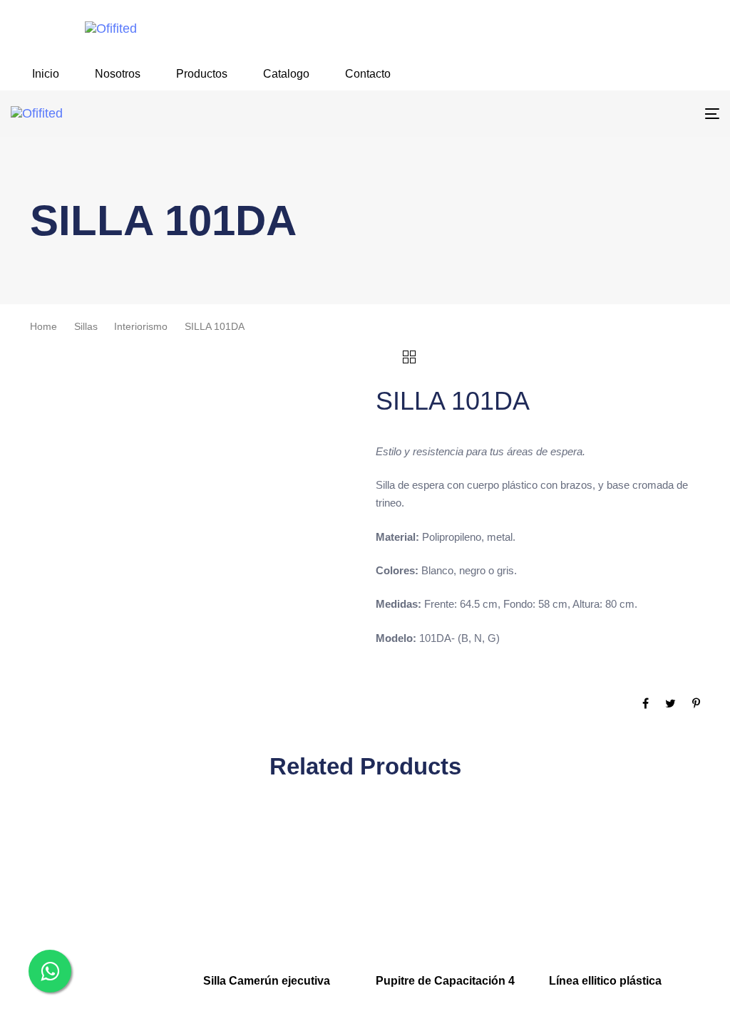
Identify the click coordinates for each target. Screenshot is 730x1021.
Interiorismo (141, 326)
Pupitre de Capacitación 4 (445, 981)
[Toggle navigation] (601, 113)
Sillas (86, 326)
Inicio (45, 74)
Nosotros (117, 74)
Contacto (368, 74)
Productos (201, 74)
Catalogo (286, 74)
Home (43, 326)
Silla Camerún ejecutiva (266, 981)
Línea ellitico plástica (605, 981)
